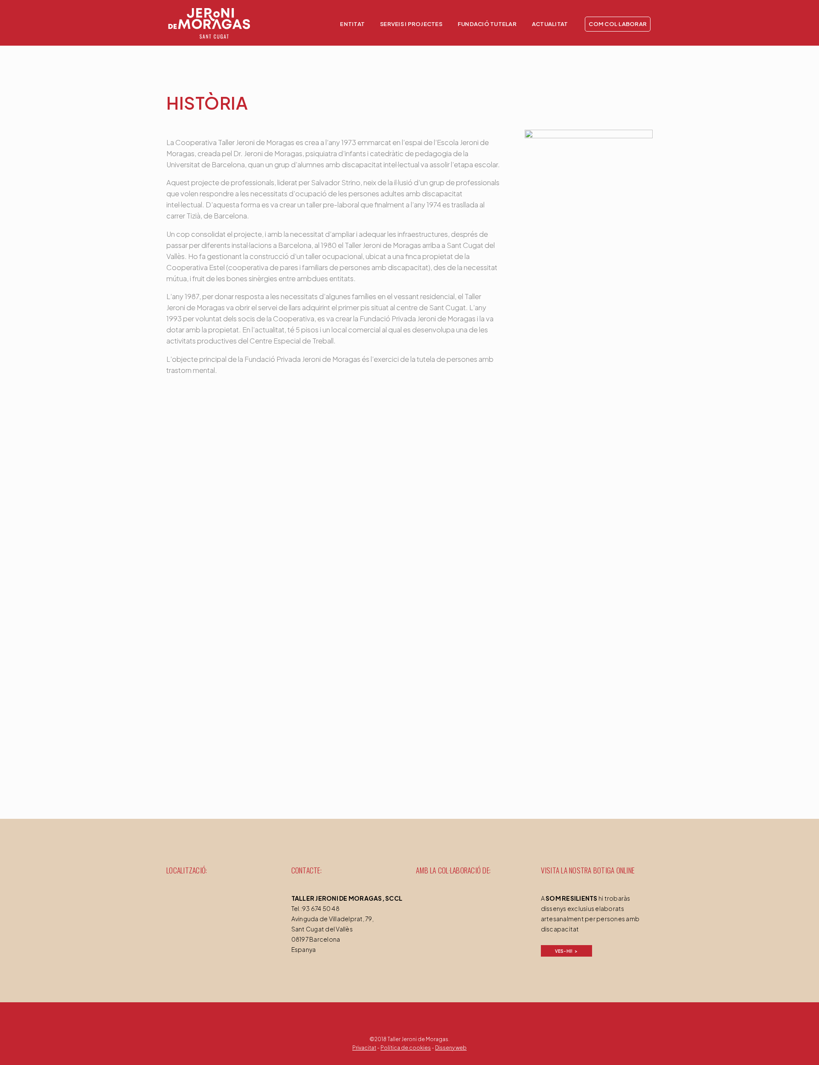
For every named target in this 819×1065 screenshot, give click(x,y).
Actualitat (550, 23)
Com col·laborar (618, 23)
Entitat (352, 23)
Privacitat (364, 1048)
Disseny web (451, 1048)
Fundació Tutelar (487, 23)
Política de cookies (405, 1048)
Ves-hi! (564, 951)
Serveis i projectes (411, 23)
